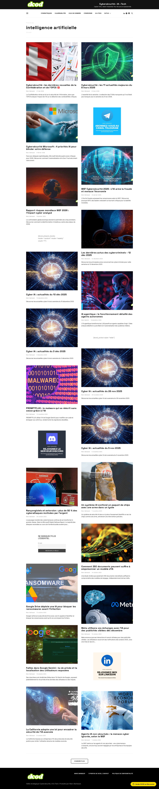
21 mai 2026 (40, 91)
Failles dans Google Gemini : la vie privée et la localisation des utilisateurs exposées (51, 669)
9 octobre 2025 (41, 735)
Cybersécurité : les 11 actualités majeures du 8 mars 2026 (106, 86)
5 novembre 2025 (97, 451)
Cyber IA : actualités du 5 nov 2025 (101, 448)
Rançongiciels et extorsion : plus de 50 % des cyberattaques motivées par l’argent (51, 511)
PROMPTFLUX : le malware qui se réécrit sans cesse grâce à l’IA (51, 409)
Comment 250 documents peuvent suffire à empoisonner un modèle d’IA (105, 567)
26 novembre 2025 (97, 395)
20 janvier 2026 (96, 195)
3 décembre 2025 (42, 355)
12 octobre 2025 (41, 612)
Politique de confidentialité (122, 773)
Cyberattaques (46, 13)
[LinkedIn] (124, 13)
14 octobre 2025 (96, 572)
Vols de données (75, 13)
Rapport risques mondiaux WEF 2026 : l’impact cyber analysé (47, 211)
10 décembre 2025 (42, 298)
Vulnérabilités (60, 13)
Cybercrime (88, 13)
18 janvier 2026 (41, 216)
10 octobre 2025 (41, 674)
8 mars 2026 (95, 91)
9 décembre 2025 (96, 320)
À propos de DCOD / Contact (99, 773)
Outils (106, 13)
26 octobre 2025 (41, 516)
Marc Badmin (85, 320)
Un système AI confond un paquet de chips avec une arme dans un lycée (105, 506)
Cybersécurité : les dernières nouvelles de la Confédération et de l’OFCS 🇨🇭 (51, 86)
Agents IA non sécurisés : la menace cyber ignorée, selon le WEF (105, 735)
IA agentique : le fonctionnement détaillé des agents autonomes (106, 315)
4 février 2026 (41, 152)
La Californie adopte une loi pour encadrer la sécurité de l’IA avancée (51, 730)
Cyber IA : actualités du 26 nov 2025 (101, 391)
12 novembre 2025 (42, 414)
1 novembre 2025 (97, 511)
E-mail (40, 543)
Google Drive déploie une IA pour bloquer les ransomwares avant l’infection (51, 607)
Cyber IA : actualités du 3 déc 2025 (46, 351)
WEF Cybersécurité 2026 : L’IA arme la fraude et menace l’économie (106, 190)
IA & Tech (98, 13)
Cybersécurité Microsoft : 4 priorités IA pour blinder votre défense (51, 147)
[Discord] (129, 13)
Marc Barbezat (30, 91)
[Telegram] (126, 13)
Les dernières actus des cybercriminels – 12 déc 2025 (106, 254)
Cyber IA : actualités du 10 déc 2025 (46, 294)
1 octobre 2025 (96, 740)
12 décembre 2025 (97, 258)
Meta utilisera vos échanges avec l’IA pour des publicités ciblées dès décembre (105, 629)
